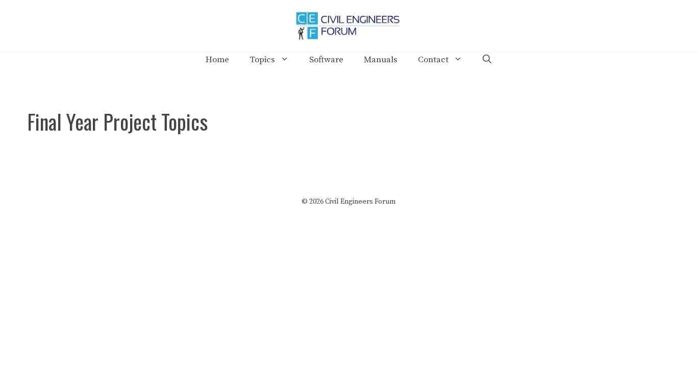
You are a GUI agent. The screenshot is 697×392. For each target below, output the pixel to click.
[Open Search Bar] (487, 59)
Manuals (380, 59)
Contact (433, 59)
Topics (262, 59)
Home (217, 59)
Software (326, 59)
